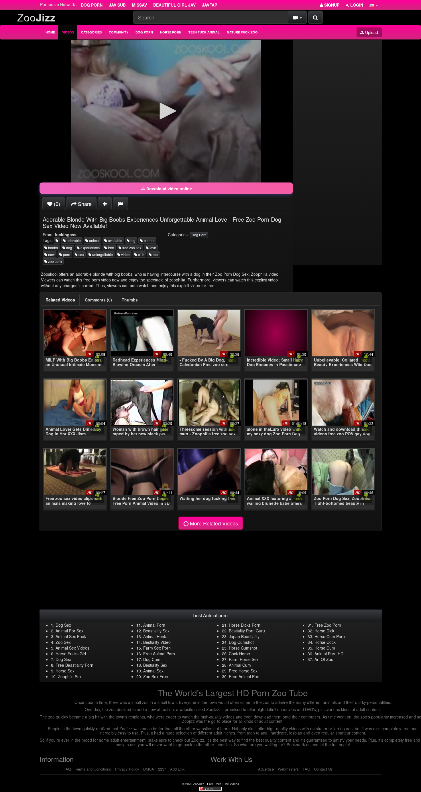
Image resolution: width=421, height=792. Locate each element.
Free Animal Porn (159, 653)
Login (356, 5)
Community (118, 32)
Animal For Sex (69, 631)
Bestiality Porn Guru (247, 631)
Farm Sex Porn (157, 648)
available (114, 240)
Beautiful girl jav (174, 5)
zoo (155, 254)
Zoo (36, 17)
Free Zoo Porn (327, 625)
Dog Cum (151, 659)
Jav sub (117, 5)
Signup (331, 5)
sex (81, 254)
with (140, 254)
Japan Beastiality (244, 636)
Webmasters (288, 769)
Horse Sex (65, 671)
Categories (91, 32)
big (132, 240)
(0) (56, 203)
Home (50, 32)
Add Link (177, 769)
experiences (90, 247)
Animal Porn (154, 625)
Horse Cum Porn (329, 636)
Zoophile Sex (70, 676)
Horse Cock (325, 642)
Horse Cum (324, 648)
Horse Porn (170, 32)
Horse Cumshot (243, 648)
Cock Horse (239, 653)
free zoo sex (131, 247)
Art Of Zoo (323, 659)
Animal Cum (240, 665)
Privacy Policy (127, 769)
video (125, 254)
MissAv (139, 5)
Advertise (266, 769)
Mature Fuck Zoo (242, 32)
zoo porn (54, 261)
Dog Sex (63, 625)
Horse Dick (324, 631)
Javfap (209, 5)
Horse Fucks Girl (71, 653)
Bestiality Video (157, 642)
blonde (149, 240)
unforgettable (102, 254)
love (152, 247)
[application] (166, 111)
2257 (162, 769)
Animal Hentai (155, 636)
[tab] (60, 300)
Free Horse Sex (243, 671)
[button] (374, 4)
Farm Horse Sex (244, 659)
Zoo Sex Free (155, 676)
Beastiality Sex (156, 631)
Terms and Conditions (93, 769)
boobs (52, 247)
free (110, 247)
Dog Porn (92, 5)
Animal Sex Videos (72, 648)
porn (66, 254)
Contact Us (323, 769)
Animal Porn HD (328, 653)
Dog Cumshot (241, 642)
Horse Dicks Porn (244, 625)
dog (68, 247)
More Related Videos (213, 523)
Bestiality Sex (155, 665)
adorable (73, 240)
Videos (68, 32)
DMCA (148, 769)
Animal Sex (153, 671)
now (51, 254)
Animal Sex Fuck (71, 636)
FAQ (67, 769)
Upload (371, 32)
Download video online (168, 188)
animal (94, 240)
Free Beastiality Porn (74, 665)
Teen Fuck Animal (204, 32)
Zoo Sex (63, 642)
